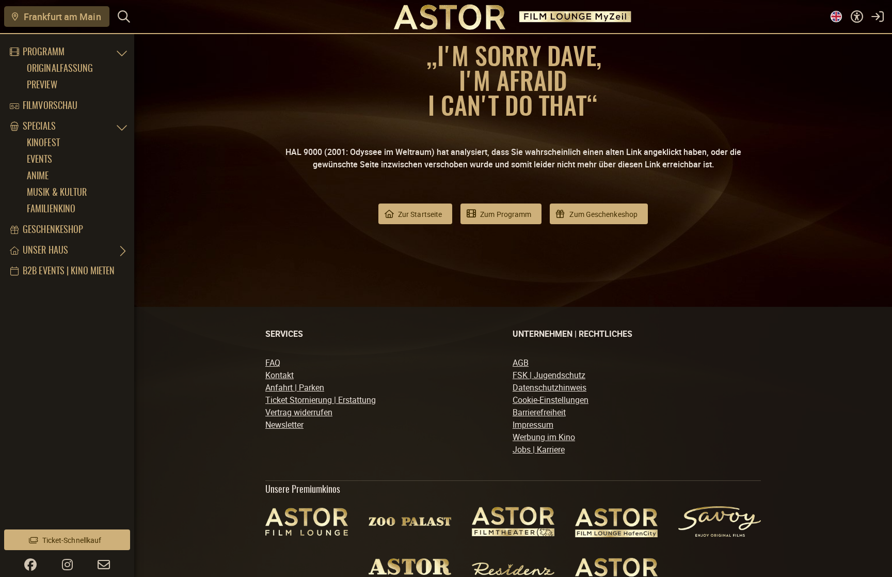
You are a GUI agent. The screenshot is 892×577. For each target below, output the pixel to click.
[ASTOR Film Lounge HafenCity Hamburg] (616, 521)
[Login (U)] (877, 16)
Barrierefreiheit (539, 412)
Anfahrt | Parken (294, 387)
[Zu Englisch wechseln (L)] (836, 16)
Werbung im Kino (544, 437)
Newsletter (284, 424)
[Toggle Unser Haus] (122, 251)
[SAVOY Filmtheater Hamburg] (719, 521)
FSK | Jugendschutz (549, 375)
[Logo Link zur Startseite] (446, 16)
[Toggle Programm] (122, 52)
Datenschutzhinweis (549, 387)
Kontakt (279, 375)
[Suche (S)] (124, 16)
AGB (521, 362)
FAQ (272, 362)
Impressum (533, 424)
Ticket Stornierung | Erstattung (320, 400)
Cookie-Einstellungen (550, 400)
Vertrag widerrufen (298, 412)
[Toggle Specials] (122, 127)
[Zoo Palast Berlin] (410, 521)
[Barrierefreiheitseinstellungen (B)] (857, 16)
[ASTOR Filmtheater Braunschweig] (513, 521)
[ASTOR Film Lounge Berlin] (306, 522)
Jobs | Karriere (539, 449)
